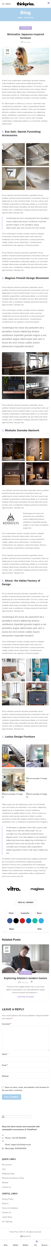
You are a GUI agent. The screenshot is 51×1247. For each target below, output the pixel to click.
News (39, 913)
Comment (6, 1024)
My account (7, 1165)
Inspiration (28, 17)
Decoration (25, 973)
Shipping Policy (8, 1174)
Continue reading (25, 997)
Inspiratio (25, 913)
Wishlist (5, 1182)
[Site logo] (25, 4)
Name (5, 1054)
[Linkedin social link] (28, 920)
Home (20, 17)
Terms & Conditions (10, 1208)
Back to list (25, 929)
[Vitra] (14, 888)
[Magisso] (37, 888)
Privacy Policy (7, 1199)
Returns (5, 1203)
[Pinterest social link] (22, 920)
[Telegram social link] (41, 920)
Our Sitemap (7, 1221)
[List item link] (25, 1138)
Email (5, 1065)
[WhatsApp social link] (35, 920)
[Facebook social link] (9, 920)
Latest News (7, 1217)
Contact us (6, 1187)
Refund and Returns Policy (13, 1178)
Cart (3, 1169)
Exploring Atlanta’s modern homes (25, 978)
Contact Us (6, 1212)
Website (5, 1076)
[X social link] (16, 920)
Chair (11, 913)
